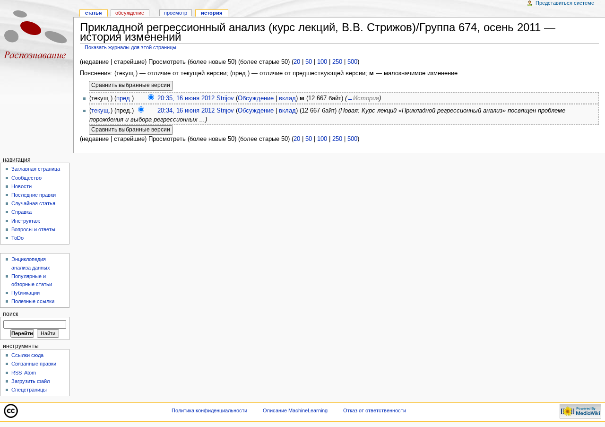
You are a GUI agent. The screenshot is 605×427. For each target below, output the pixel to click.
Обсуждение (256, 98)
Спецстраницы (29, 389)
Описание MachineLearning (295, 410)
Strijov (225, 98)
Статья (93, 13)
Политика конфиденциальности (209, 410)
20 (297, 62)
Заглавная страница (35, 169)
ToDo (17, 238)
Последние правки (33, 195)
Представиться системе (565, 3)
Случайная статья (33, 203)
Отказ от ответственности (374, 410)
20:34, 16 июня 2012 (186, 110)
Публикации (25, 293)
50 (308, 62)
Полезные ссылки (32, 301)
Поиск (10, 314)
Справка (21, 212)
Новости (21, 186)
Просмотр (175, 13)
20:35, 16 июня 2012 (186, 98)
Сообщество (26, 178)
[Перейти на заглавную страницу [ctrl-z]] (36, 36)
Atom (30, 372)
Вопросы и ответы (33, 229)
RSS (16, 372)
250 (337, 62)
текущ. (101, 110)
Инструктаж (25, 221)
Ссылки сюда (27, 355)
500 (352, 62)
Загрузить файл (30, 381)
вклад (287, 98)
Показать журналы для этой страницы (130, 47)
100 (322, 62)
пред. (124, 98)
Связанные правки (33, 363)
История (211, 13)
